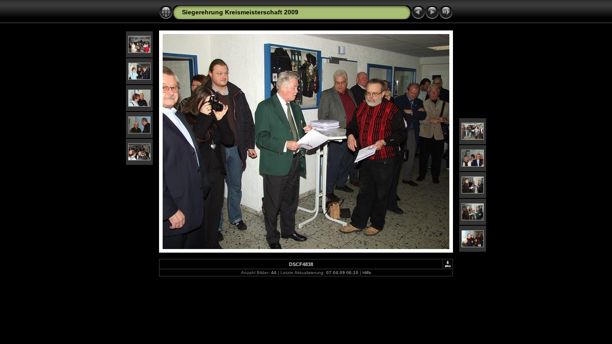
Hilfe (366, 272)
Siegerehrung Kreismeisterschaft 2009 (240, 12)
